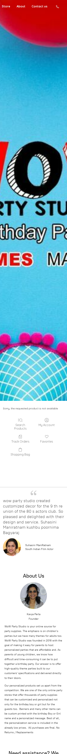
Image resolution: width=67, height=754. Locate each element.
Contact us (39, 6)
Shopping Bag (20, 454)
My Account (47, 425)
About (21, 6)
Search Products (20, 426)
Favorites (46, 441)
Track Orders (20, 441)
